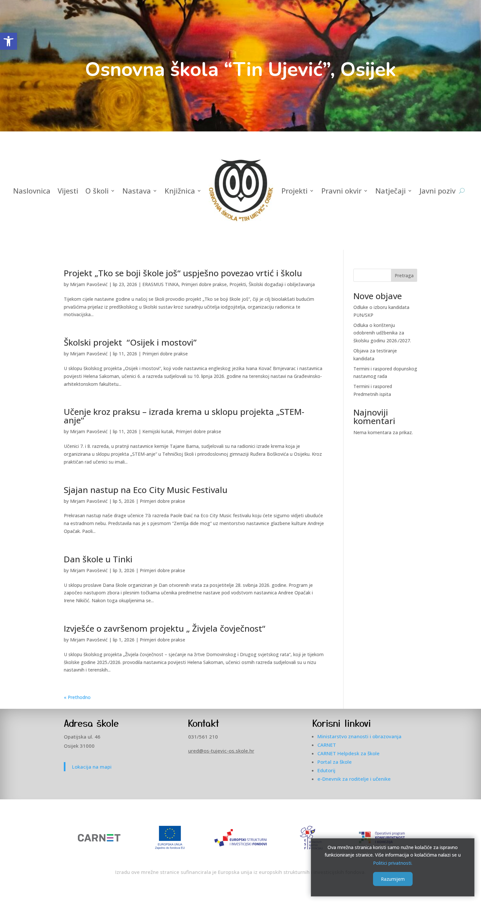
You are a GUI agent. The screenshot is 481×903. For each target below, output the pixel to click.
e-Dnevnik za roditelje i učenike (354, 778)
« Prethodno (77, 697)
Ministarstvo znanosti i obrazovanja (359, 736)
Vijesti (68, 191)
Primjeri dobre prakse (204, 284)
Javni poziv (437, 191)
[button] (8, 41)
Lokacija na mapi (92, 766)
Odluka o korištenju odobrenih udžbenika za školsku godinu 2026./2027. (382, 333)
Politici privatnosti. (392, 863)
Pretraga (404, 275)
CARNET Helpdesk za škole (348, 753)
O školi (97, 191)
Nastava (136, 191)
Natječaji (390, 191)
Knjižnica (180, 191)
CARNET (326, 744)
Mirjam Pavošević (89, 284)
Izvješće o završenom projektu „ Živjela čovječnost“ (164, 628)
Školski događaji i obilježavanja (282, 284)
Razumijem (393, 879)
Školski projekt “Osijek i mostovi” (130, 342)
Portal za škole (334, 761)
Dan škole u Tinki (98, 559)
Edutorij (326, 770)
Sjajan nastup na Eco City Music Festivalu (145, 490)
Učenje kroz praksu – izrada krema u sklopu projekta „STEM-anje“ (184, 416)
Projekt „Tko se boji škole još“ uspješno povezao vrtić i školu (183, 273)
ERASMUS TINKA (160, 284)
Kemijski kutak (157, 431)
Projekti (294, 191)
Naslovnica (31, 191)
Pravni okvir (341, 191)
